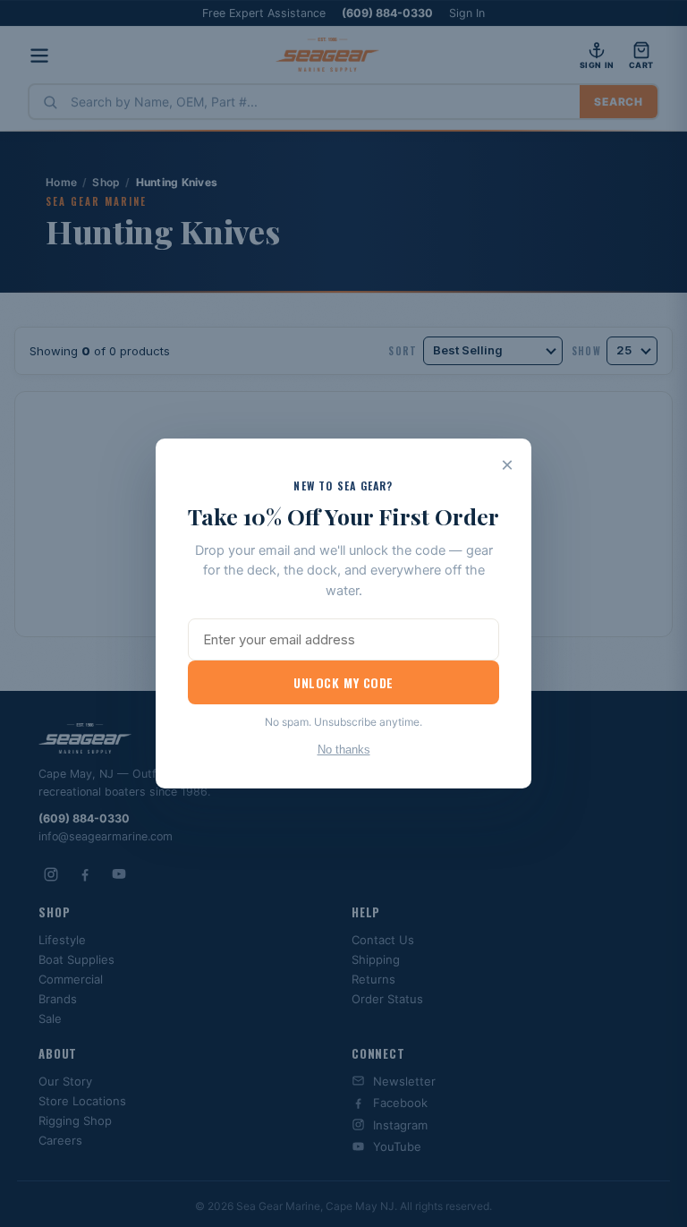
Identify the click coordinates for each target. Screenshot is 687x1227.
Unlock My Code (343, 682)
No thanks (344, 749)
